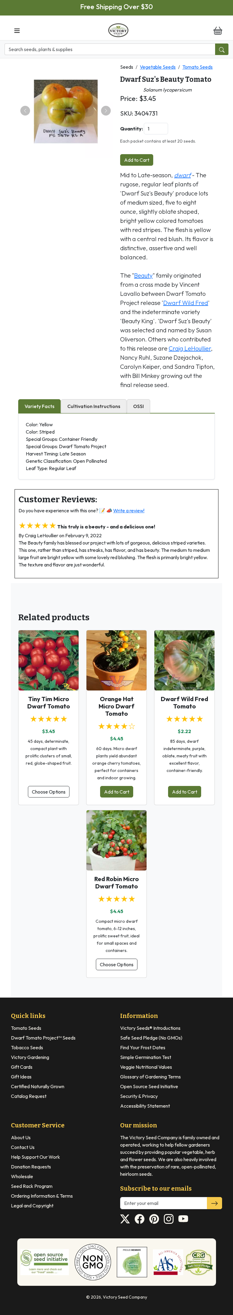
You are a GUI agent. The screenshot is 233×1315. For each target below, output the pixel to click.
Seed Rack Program (31, 1186)
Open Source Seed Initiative (149, 1086)
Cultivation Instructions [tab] (93, 406)
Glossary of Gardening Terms (150, 1077)
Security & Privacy (139, 1096)
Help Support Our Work (35, 1157)
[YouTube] (183, 1219)
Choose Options (49, 792)
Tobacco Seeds (27, 1047)
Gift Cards (21, 1067)
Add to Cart (136, 160)
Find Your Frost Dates (142, 1047)
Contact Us (23, 1147)
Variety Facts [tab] (39, 406)
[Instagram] (169, 1219)
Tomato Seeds (197, 67)
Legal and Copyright (32, 1206)
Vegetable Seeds (158, 67)
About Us (21, 1137)
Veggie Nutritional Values (146, 1067)
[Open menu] (17, 30)
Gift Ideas (21, 1077)
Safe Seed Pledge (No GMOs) (151, 1038)
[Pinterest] (154, 1219)
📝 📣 (121, 510)
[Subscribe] (214, 1203)
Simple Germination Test (145, 1057)
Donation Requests (31, 1167)
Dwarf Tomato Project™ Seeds (43, 1038)
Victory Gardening (30, 1057)
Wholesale (22, 1176)
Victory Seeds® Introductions (150, 1028)
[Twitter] (125, 1219)
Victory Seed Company (125, 1297)
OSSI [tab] (138, 406)
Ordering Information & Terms (42, 1196)
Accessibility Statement (145, 1106)
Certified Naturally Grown (37, 1086)
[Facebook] (139, 1219)
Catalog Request (28, 1096)
